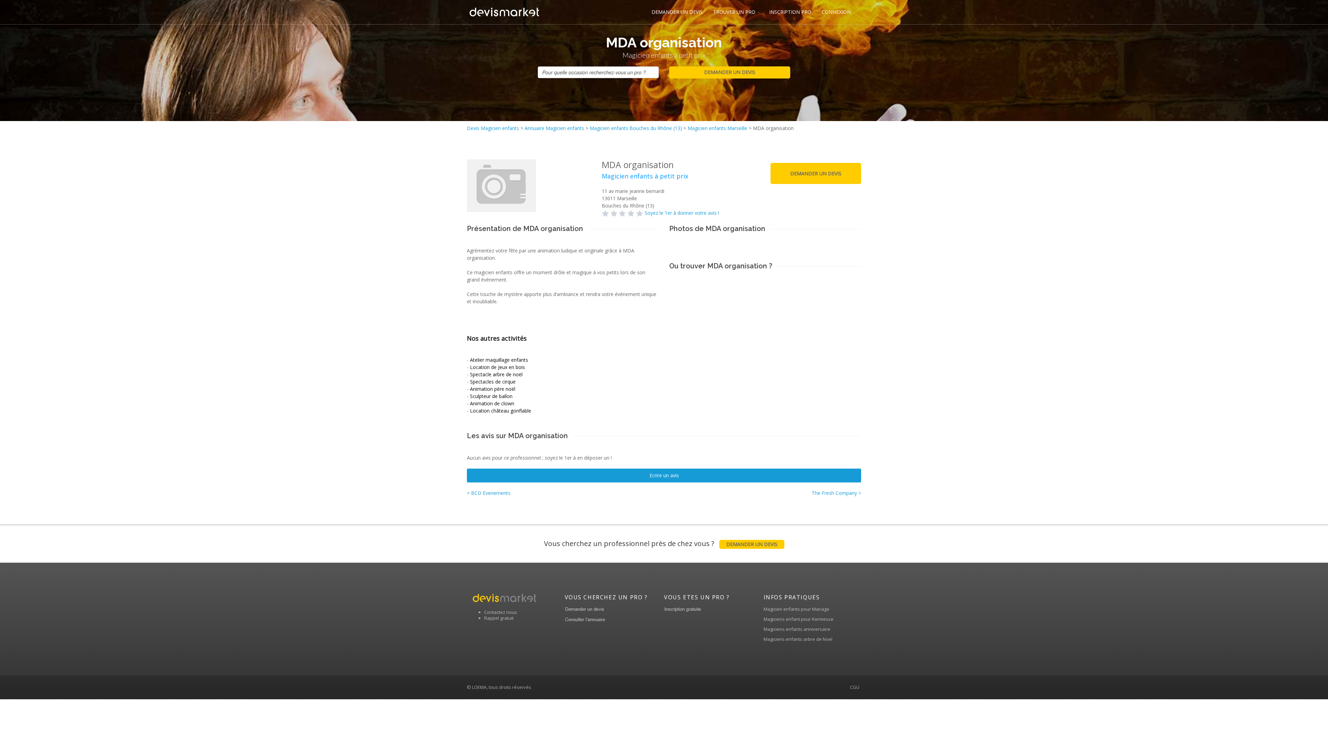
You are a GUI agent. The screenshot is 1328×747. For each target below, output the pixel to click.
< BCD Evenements (488, 493)
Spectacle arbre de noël (496, 374)
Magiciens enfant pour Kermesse (798, 619)
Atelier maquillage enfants (499, 360)
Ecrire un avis (664, 475)
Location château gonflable (500, 410)
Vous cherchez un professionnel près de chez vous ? (660, 543)
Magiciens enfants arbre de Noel (798, 639)
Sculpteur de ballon (491, 396)
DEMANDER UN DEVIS (677, 12)
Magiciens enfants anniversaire (797, 629)
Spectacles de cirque (493, 381)
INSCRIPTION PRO (790, 12)
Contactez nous (500, 612)
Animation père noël (492, 389)
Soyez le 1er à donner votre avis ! (682, 213)
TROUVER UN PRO (734, 12)
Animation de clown (492, 403)
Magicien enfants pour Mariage (796, 609)
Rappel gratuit (499, 618)
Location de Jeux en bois (497, 367)
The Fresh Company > (836, 493)
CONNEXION (836, 12)
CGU (854, 687)
